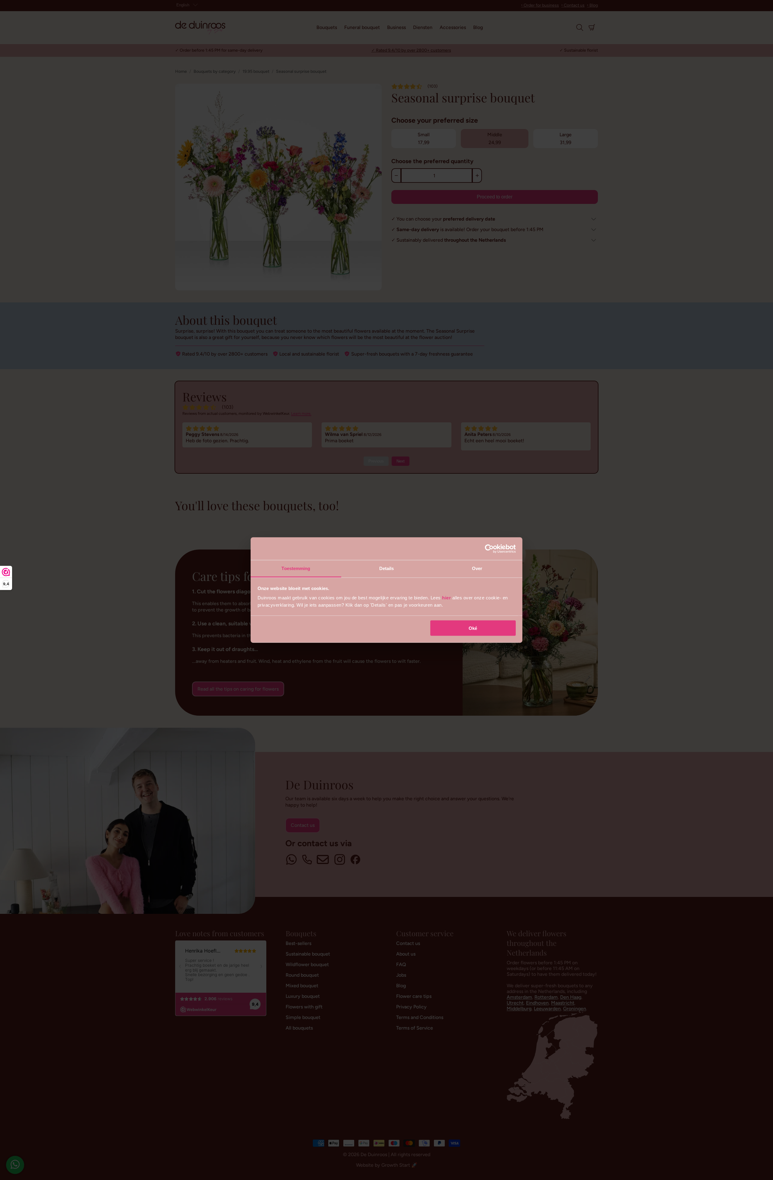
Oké (473, 627)
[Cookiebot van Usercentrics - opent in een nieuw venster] (489, 548)
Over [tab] (477, 568)
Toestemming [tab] (295, 568)
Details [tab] (386, 568)
